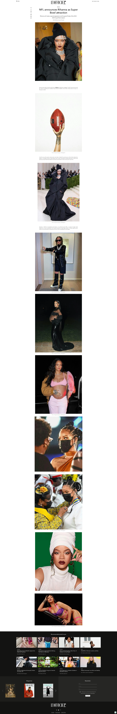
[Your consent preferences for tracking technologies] (115, 712)
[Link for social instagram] (58, 710)
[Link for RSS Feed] (60, 710)
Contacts (52, 712)
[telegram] (31, 18)
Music (58, 6)
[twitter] (31, 15)
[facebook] (31, 9)
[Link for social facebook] (56, 710)
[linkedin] (31, 13)
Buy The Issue (94, 1)
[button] (55, 691)
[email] (31, 8)
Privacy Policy (93, 693)
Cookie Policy (63, 712)
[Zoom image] (58, 122)
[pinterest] (31, 11)
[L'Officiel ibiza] (58, 3)
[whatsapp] (31, 16)
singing (65, 87)
